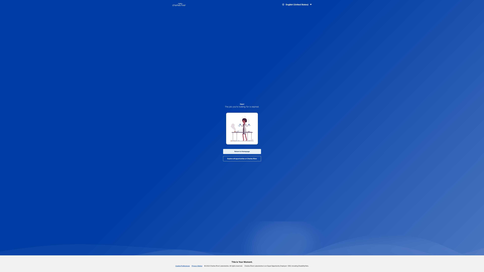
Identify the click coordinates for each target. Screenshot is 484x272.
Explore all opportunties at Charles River (242, 159)
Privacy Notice (197, 266)
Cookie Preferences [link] (182, 266)
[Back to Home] (179, 4)
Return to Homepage (242, 151)
